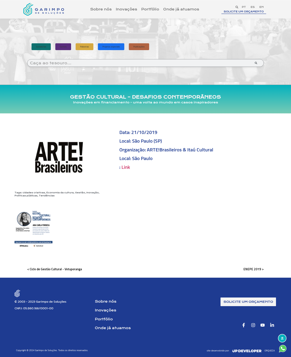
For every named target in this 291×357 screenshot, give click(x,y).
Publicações (139, 46)
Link (125, 167)
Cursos (63, 46)
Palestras (84, 46)
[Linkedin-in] (272, 325)
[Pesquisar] (256, 63)
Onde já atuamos (181, 9)
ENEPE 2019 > (253, 269)
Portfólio (150, 9)
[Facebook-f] (243, 325)
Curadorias (41, 46)
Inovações (126, 9)
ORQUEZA (269, 350)
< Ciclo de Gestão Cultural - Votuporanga (54, 269)
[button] (236, 7)
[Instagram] (253, 325)
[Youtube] (262, 325)
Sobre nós (101, 9)
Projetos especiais (111, 46)
